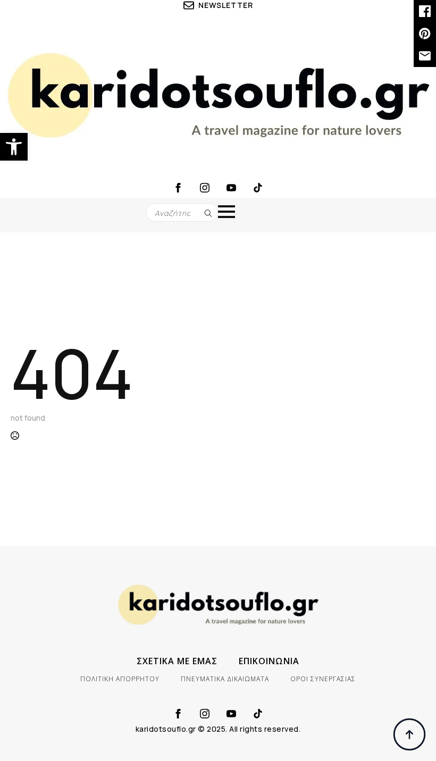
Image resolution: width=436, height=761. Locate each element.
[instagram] (205, 188)
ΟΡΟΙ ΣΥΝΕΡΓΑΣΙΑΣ (323, 678)
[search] (208, 213)
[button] (14, 147)
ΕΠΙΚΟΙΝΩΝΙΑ (269, 661)
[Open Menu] (226, 211)
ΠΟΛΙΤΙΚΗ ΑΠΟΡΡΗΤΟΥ (120, 678)
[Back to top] (409, 734)
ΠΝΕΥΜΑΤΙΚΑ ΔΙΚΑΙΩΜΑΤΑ (225, 678)
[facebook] (178, 188)
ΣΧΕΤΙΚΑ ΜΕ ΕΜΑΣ (177, 661)
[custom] (258, 188)
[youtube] (231, 188)
